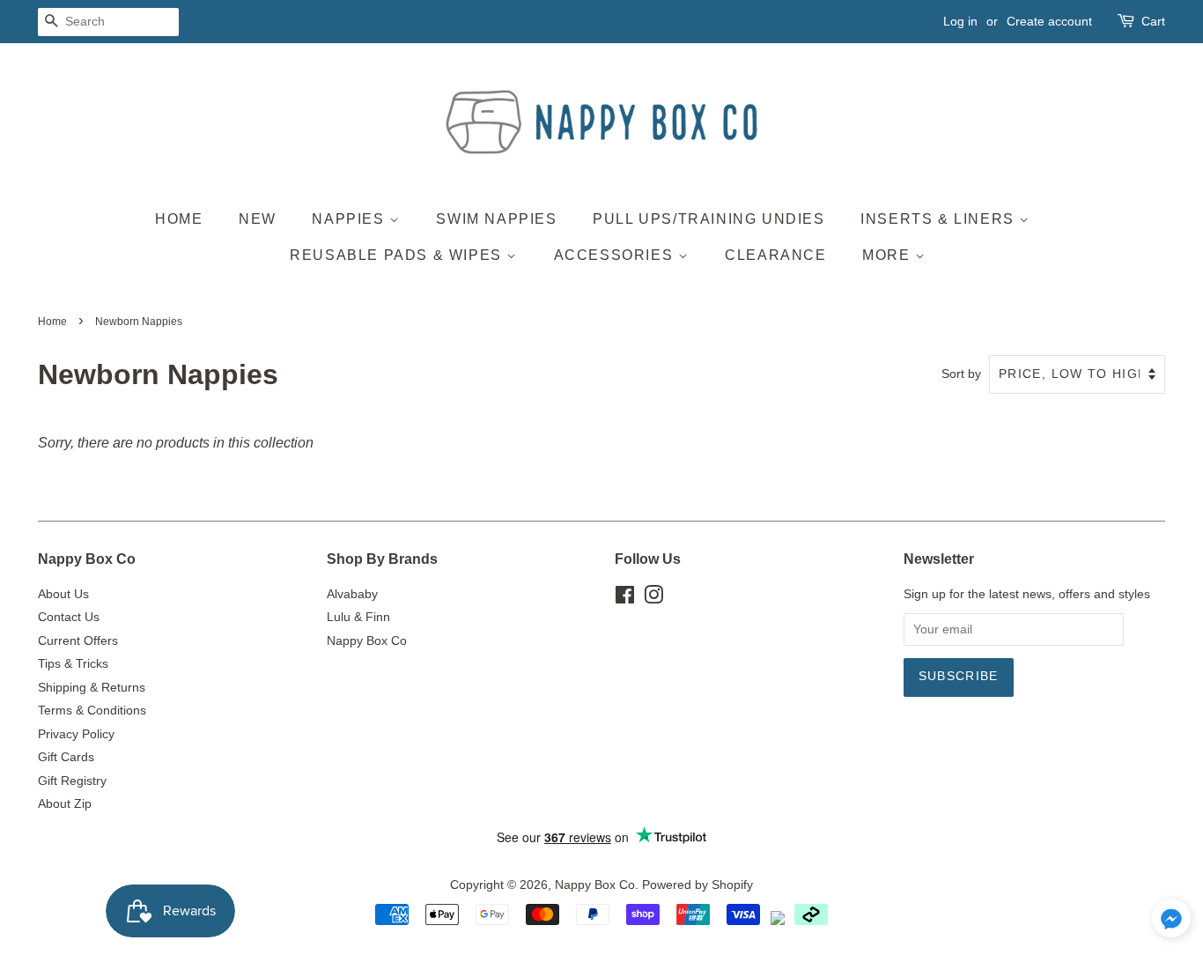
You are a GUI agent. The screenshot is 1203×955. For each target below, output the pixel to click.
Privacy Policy (76, 734)
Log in (960, 21)
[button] (1171, 922)
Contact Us (69, 617)
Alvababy (352, 594)
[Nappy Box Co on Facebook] (625, 598)
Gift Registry (72, 781)
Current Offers (78, 641)
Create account (1049, 21)
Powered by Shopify (697, 885)
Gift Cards (66, 757)
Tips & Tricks (73, 663)
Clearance (775, 255)
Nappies (350, 218)
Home (179, 218)
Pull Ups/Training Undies (708, 218)
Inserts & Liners (939, 218)
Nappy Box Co (367, 641)
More (888, 255)
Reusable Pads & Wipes (398, 255)
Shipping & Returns (91, 687)
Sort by (961, 373)
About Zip (65, 804)
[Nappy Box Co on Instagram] (653, 598)
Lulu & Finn (358, 617)
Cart (1153, 21)
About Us (63, 594)
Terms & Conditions (92, 710)
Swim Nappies (496, 218)
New (258, 218)
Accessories (616, 255)
